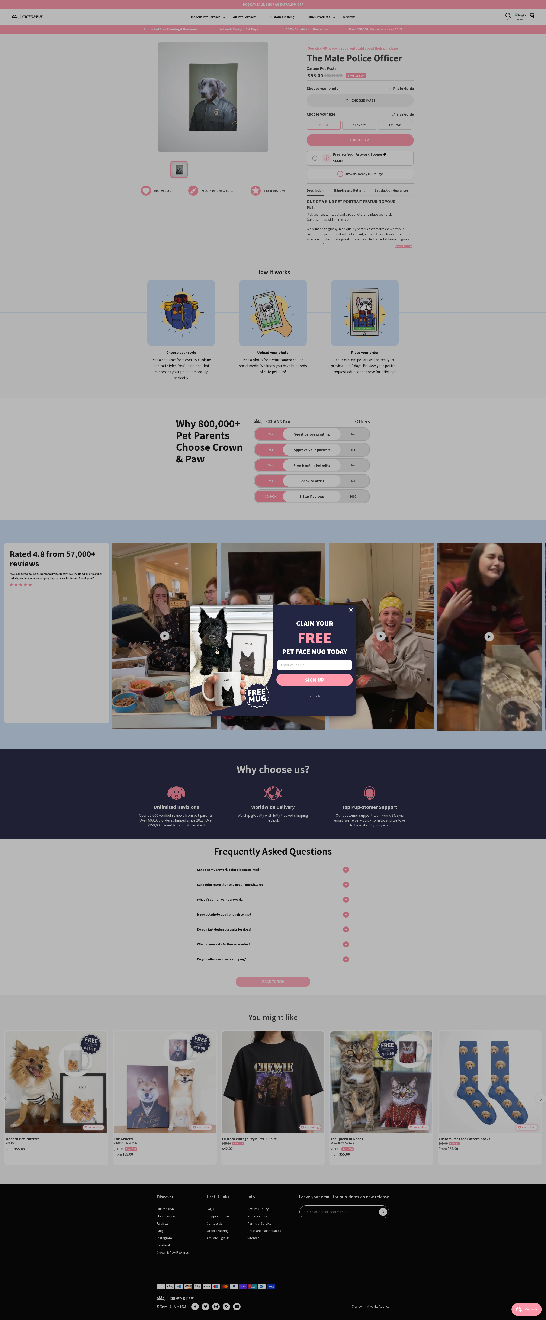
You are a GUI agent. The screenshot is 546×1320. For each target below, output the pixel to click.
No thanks (315, 696)
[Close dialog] (350, 609)
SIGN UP (314, 679)
